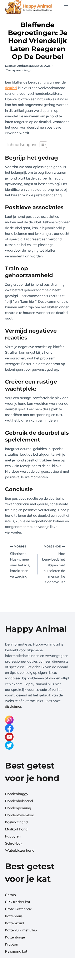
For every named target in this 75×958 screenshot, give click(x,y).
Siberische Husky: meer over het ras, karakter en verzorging (20, 561)
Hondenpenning (18, 808)
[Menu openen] (65, 7)
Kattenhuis (13, 916)
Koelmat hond (16, 822)
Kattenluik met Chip (21, 930)
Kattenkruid (14, 923)
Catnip (10, 895)
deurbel (11, 88)
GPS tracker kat (17, 902)
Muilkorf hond (16, 829)
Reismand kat (16, 951)
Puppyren (13, 836)
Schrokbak (13, 843)
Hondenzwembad (19, 815)
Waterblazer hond (19, 850)
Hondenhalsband (19, 801)
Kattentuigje (15, 937)
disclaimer (13, 706)
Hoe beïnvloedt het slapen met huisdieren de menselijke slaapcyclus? (53, 564)
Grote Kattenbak (18, 909)
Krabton (11, 944)
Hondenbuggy (16, 794)
